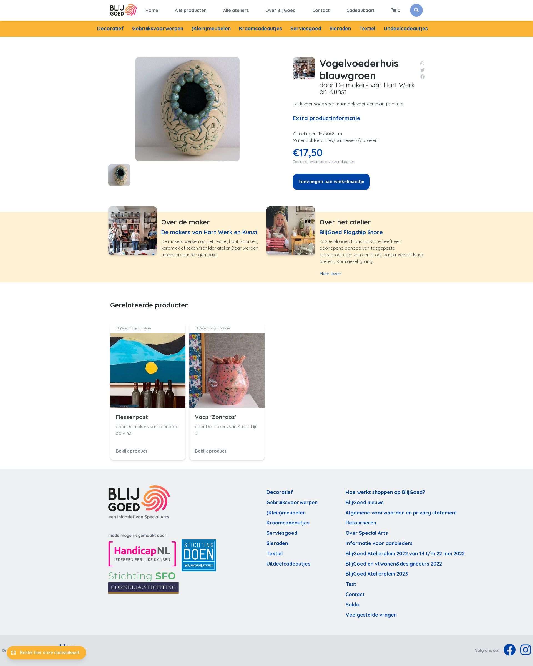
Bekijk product (131, 451)
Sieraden (340, 28)
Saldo (352, 604)
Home (151, 10)
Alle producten (191, 10)
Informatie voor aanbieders (379, 543)
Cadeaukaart (360, 10)
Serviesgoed (305, 28)
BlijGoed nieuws (365, 502)
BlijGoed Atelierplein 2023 (377, 574)
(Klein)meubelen (211, 28)
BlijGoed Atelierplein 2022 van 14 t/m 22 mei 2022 (405, 553)
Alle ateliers (236, 10)
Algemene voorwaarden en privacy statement (401, 512)
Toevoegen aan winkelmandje (331, 181)
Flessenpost (132, 417)
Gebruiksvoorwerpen (157, 28)
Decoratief (110, 28)
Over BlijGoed (280, 10)
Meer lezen (330, 273)
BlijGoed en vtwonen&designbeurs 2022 (394, 564)
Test (351, 584)
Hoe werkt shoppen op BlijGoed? (385, 492)
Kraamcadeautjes (260, 28)
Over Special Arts (367, 533)
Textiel (367, 28)
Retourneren (361, 522)
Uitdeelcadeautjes (406, 28)
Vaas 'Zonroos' (215, 417)
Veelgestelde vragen (371, 615)
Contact (321, 10)
